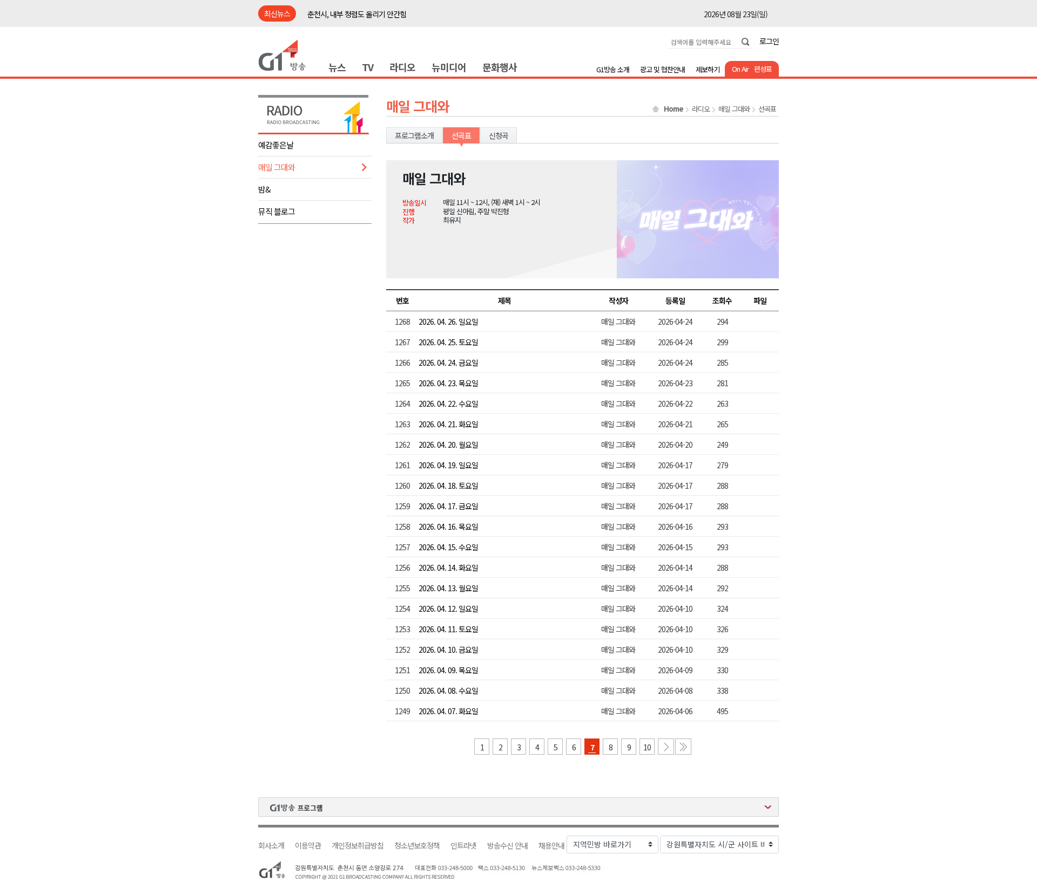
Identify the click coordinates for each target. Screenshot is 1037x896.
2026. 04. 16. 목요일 (448, 526)
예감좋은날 (275, 145)
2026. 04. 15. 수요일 (448, 547)
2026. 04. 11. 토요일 (448, 629)
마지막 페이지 (683, 746)
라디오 (402, 67)
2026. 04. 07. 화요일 (448, 711)
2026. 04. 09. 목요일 (448, 670)
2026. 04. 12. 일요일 (448, 608)
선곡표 (767, 109)
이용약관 (308, 845)
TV (367, 67)
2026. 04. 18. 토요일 (448, 485)
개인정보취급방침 (357, 845)
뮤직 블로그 (276, 211)
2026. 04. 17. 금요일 (448, 506)
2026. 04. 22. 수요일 (448, 403)
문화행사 (499, 67)
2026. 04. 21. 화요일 (448, 424)
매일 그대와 (276, 167)
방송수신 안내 (507, 845)
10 (647, 747)
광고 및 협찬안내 (662, 69)
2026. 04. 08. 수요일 (448, 690)
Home (673, 109)
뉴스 (337, 67)
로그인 (769, 41)
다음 (666, 746)
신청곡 (498, 135)
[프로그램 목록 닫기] (518, 807)
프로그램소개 (414, 135)
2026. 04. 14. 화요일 (448, 567)
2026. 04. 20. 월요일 (448, 444)
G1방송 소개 (612, 69)
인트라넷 (463, 845)
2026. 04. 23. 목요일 (448, 383)
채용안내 (551, 845)
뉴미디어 (449, 67)
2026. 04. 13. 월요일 (448, 588)
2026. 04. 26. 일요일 (448, 321)
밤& (264, 189)
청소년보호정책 (417, 845)
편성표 (763, 69)
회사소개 (271, 845)
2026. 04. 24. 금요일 (448, 362)
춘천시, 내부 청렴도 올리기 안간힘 (356, 14)
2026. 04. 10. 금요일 (448, 649)
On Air (740, 69)
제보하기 (707, 69)
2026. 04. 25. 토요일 (448, 342)
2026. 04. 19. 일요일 (448, 465)
